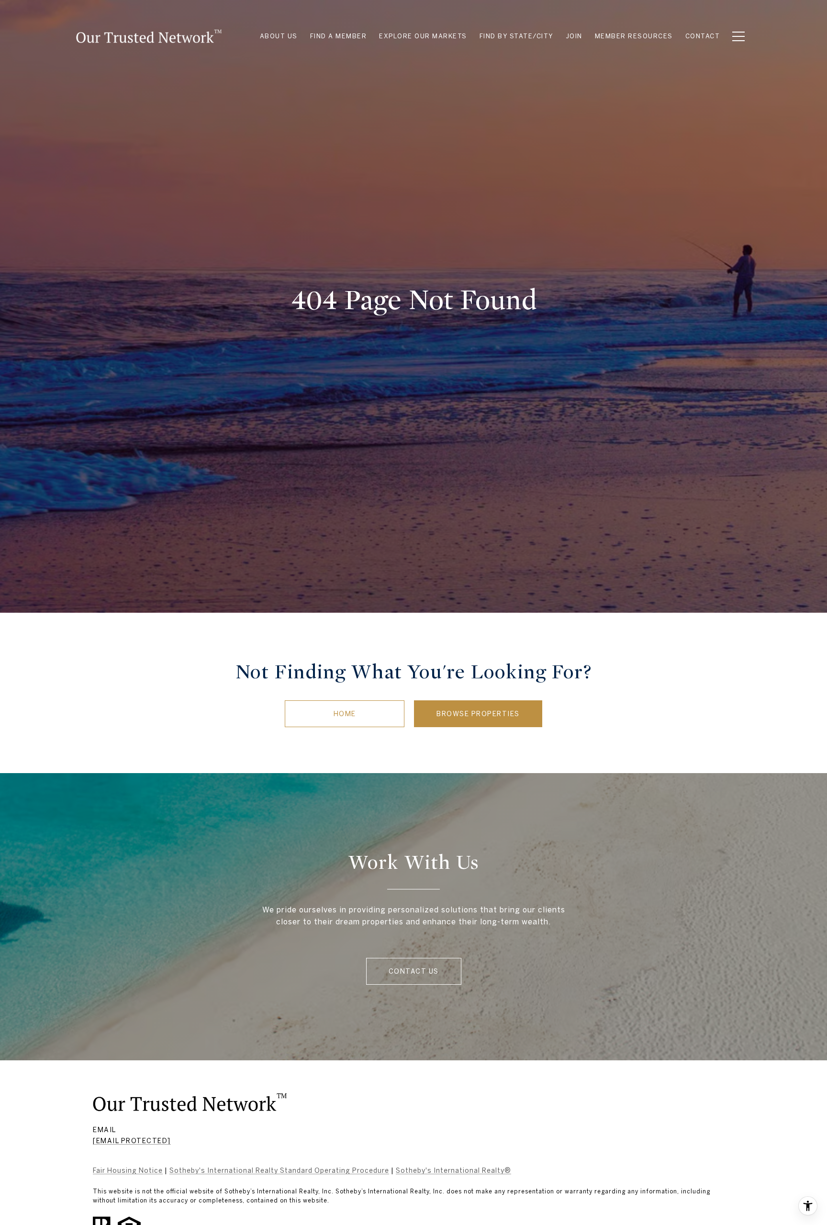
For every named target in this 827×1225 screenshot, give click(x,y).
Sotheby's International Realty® (453, 1170)
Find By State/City (517, 36)
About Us (279, 36)
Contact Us (414, 971)
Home (345, 714)
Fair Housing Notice (128, 1170)
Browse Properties (478, 714)
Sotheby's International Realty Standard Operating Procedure (279, 1170)
